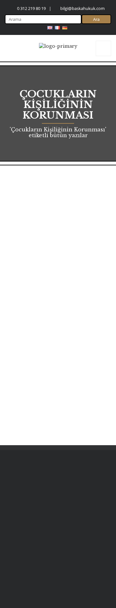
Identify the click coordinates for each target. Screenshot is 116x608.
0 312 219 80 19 (31, 8)
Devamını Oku (84, 420)
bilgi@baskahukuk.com (82, 8)
